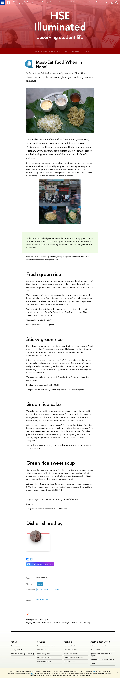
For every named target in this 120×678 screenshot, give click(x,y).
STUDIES (41, 642)
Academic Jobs (69, 661)
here (94, 671)
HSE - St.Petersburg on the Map (22, 653)
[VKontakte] (27, 559)
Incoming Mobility (44, 657)
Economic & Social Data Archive (102, 660)
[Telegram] (31, 559)
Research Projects (70, 650)
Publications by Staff (98, 646)
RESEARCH (69, 642)
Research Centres (70, 646)
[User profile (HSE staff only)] (112, 2)
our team (74, 51)
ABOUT (14, 642)
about (36, 51)
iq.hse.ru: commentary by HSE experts (101, 654)
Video (92, 663)
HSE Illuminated (60, 21)
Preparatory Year (43, 653)
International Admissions (46, 646)
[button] (28, 202)
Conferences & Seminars (73, 657)
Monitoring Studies (71, 653)
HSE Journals (95, 650)
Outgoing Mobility (44, 661)
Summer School (43, 650)
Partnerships (15, 646)
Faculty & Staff (16, 650)
